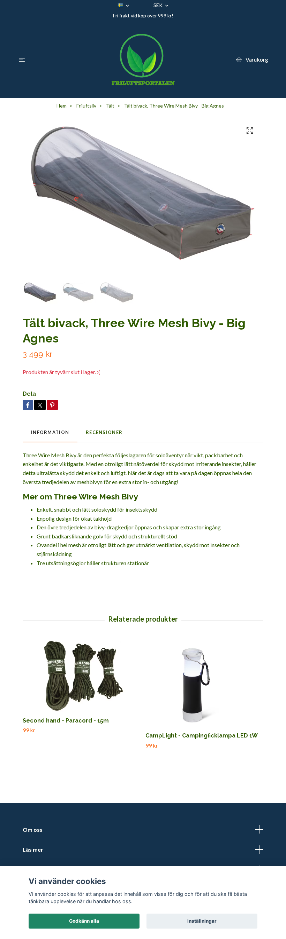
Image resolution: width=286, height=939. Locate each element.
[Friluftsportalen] (143, 59)
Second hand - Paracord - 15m (66, 720)
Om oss (33, 829)
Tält (110, 106)
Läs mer (33, 849)
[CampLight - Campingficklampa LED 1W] (204, 683)
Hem (62, 106)
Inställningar (202, 921)
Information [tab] (50, 432)
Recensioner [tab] (104, 432)
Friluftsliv (86, 106)
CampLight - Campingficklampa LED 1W (201, 735)
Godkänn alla (84, 921)
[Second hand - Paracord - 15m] (81, 676)
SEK (158, 5)
